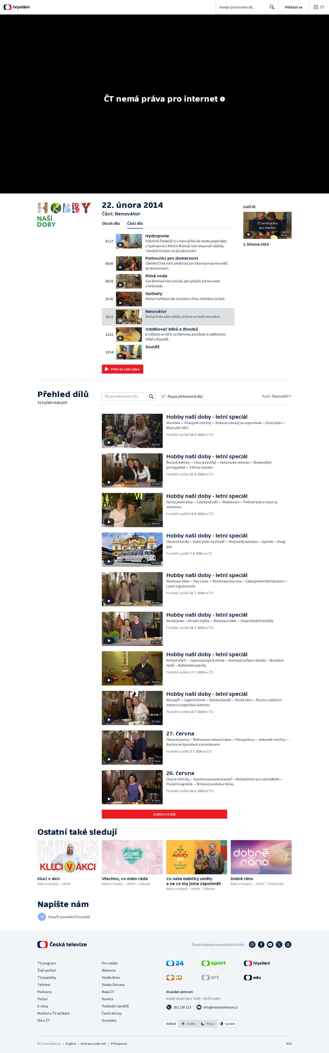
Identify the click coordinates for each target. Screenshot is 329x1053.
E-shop (42, 1006)
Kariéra (107, 999)
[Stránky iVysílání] (257, 964)
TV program (46, 963)
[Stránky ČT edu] (252, 979)
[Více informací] (222, 99)
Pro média (110, 963)
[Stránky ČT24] (175, 964)
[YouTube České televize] (270, 944)
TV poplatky (46, 977)
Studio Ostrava (113, 984)
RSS (289, 1044)
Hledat (272, 7)
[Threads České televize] (288, 944)
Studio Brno (111, 977)
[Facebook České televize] (261, 944)
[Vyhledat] (151, 396)
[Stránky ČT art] (210, 979)
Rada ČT (108, 991)
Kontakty (109, 1020)
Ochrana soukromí (93, 1044)
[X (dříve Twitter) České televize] (279, 944)
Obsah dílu (111, 223)
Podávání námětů (115, 1006)
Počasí (42, 999)
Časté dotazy (112, 1013)
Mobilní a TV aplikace (53, 1013)
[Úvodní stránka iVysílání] (21, 7)
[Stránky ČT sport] (214, 964)
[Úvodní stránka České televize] (62, 944)
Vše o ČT (43, 1020)
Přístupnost (119, 1044)
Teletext (44, 984)
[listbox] (208, 1024)
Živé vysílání (46, 970)
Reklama (108, 970)
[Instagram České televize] (252, 944)
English (71, 1044)
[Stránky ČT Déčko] (174, 979)
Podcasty (44, 991)
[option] (188, 1024)
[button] (130, 243)
